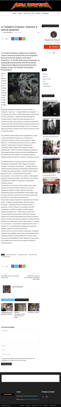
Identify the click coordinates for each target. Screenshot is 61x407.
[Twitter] (16, 38)
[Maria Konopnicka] (30, 5)
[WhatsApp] (23, 38)
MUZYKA (15, 13)
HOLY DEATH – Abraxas (33, 312)
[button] (58, 13)
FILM (33, 13)
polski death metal (6, 256)
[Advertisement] (30, 18)
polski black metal (33, 254)
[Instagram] (46, 397)
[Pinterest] (20, 38)
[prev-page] (2, 321)
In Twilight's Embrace (22, 254)
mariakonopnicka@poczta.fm (31, 399)
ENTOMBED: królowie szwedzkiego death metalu (10, 276)
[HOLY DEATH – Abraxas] (34, 307)
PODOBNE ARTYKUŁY (8, 300)
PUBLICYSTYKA (27, 13)
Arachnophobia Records (11, 254)
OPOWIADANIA (45, 13)
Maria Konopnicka (8, 32)
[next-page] (5, 321)
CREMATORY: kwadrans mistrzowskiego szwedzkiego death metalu (32, 277)
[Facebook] (12, 38)
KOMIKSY (20, 13)
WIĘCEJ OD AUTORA (22, 300)
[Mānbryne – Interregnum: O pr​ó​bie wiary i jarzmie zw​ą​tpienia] (20, 307)
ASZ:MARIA (37, 13)
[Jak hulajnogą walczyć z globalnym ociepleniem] (7, 307)
